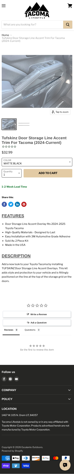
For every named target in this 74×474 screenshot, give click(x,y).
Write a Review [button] (38, 314)
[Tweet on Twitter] (10, 204)
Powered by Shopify (12, 450)
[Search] (67, 25)
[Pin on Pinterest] (24, 204)
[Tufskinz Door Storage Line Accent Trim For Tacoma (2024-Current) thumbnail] (9, 124)
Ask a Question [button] (39, 322)
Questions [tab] (30, 329)
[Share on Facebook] (4, 204)
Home (5, 35)
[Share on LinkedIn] (17, 204)
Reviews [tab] (8, 329)
